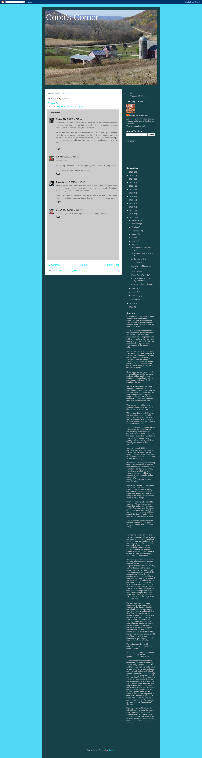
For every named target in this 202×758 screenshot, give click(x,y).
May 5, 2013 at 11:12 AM (75, 182)
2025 (131, 176)
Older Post (113, 265)
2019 (131, 196)
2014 (131, 214)
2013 (131, 217)
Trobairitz (60, 182)
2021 (131, 189)
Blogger (111, 750)
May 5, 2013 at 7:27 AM (72, 119)
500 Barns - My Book (137, 96)
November (136, 224)
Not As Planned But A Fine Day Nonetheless (141, 280)
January (135, 299)
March (134, 292)
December (136, 220)
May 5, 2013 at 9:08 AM (69, 157)
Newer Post (53, 265)
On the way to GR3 (138, 259)
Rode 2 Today (136, 272)
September (136, 231)
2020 (131, 193)
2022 (131, 186)
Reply (58, 149)
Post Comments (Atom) (68, 271)
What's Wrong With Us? (140, 275)
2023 (131, 182)
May (133, 245)
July (133, 238)
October (135, 227)
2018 (131, 200)
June (134, 241)
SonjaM (59, 210)
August (135, 234)
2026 (131, 172)
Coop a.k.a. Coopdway (138, 115)
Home (83, 265)
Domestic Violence (54, 103)
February (135, 296)
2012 (131, 303)
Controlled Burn (137, 262)
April (134, 289)
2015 (131, 210)
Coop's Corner (72, 17)
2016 (131, 207)
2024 (131, 179)
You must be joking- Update (142, 284)
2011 (131, 307)
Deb (57, 157)
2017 (131, 203)
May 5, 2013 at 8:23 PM (72, 210)
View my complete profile (136, 126)
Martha (59, 119)
